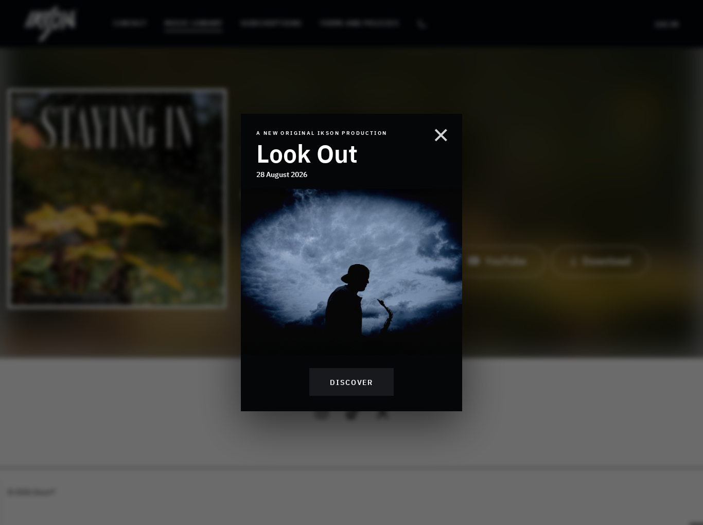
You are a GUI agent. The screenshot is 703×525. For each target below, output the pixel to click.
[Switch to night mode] (422, 24)
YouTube (505, 260)
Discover (351, 382)
